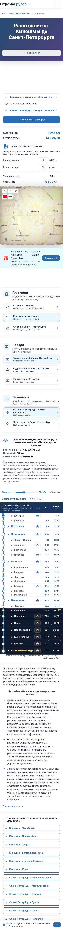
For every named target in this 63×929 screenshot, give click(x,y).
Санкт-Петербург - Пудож (24, 902)
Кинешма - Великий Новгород (26, 852)
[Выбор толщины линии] (10, 196)
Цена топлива (11, 167)
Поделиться (33, 53)
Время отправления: (14, 498)
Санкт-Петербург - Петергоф (26, 919)
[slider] (24, 492)
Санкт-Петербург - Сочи (23, 910)
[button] (31, 307)
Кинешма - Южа (18, 869)
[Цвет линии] (4, 196)
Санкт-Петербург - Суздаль (25, 894)
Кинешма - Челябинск (22, 828)
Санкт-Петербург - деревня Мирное (30, 877)
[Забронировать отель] (37, 515)
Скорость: (8, 492)
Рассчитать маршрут (32, 119)
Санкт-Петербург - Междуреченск (29, 885)
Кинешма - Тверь (19, 844)
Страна (13, 4)
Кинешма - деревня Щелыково (26, 861)
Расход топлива (12, 160)
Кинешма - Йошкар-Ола (23, 836)
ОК (57, 924)
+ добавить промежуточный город (20, 103)
